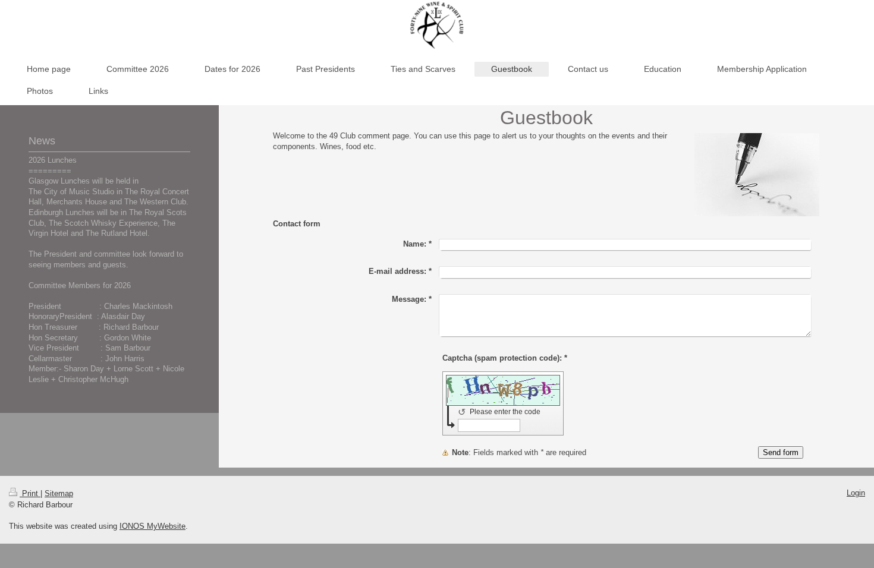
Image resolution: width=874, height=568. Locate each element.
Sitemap (59, 493)
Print (30, 493)
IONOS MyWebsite (153, 526)
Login (856, 492)
